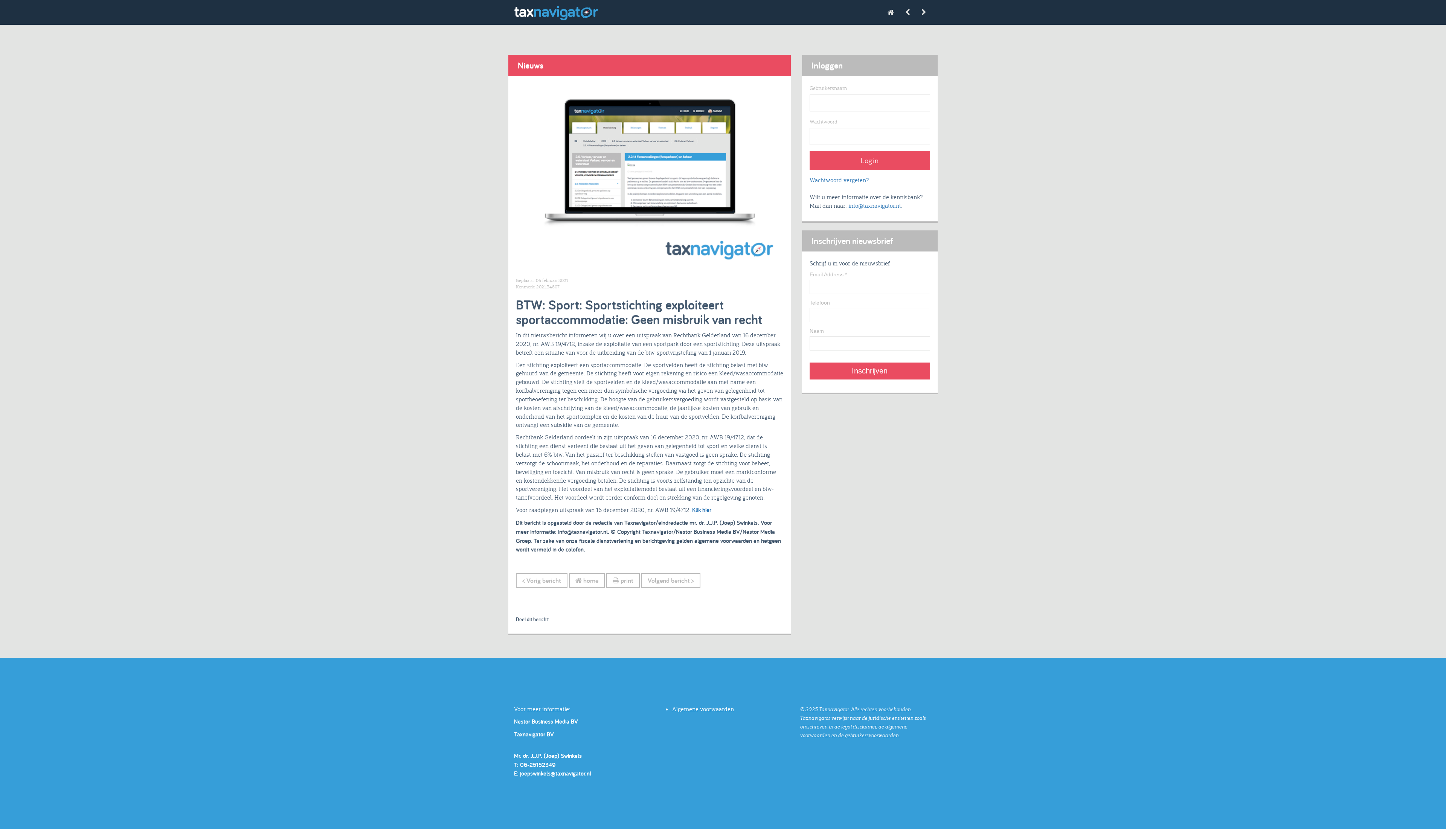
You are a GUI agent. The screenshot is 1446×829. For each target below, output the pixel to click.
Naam (817, 331)
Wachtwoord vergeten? (839, 180)
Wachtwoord (823, 121)
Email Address (828, 274)
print (626, 580)
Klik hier (701, 510)
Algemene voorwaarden (703, 709)
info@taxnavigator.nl (874, 205)
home (590, 580)
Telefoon (820, 303)
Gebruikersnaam (828, 88)
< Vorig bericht (541, 580)
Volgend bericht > (671, 580)
